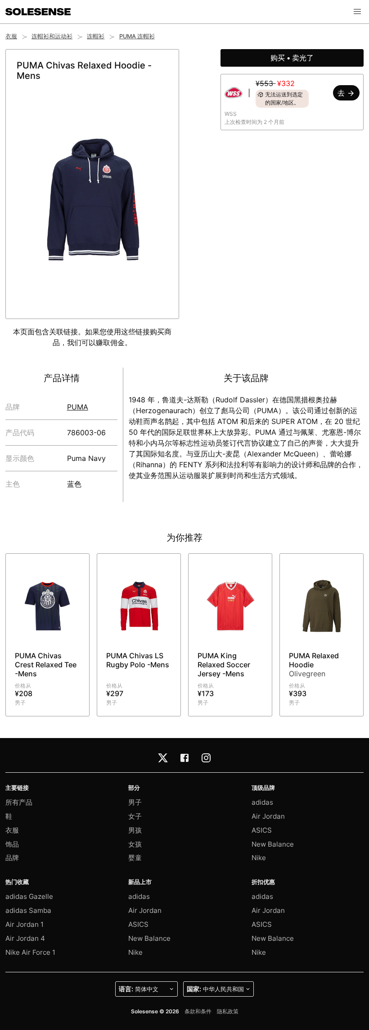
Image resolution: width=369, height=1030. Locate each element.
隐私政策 (227, 1011)
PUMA (77, 406)
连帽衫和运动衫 (52, 36)
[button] (357, 11)
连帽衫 (95, 36)
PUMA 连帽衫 (137, 36)
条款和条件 (198, 1011)
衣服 (11, 36)
